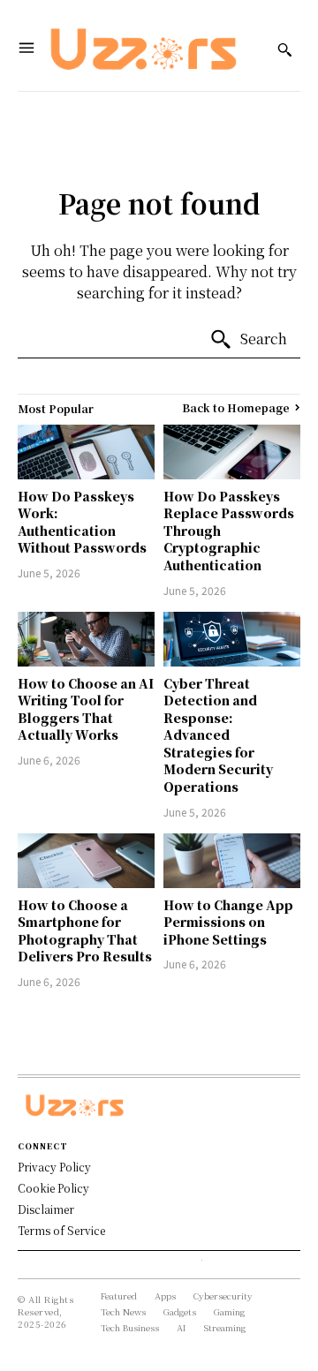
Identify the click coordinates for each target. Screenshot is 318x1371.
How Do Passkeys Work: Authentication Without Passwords (82, 522)
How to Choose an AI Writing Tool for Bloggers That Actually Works (86, 709)
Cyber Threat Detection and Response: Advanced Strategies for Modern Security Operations (218, 735)
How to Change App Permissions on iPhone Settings (228, 922)
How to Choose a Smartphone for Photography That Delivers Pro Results (85, 931)
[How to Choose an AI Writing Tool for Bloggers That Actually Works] (86, 639)
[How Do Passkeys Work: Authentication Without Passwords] (86, 452)
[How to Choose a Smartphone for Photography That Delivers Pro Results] (86, 860)
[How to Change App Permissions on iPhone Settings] (231, 860)
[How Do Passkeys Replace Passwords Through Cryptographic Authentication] (231, 452)
